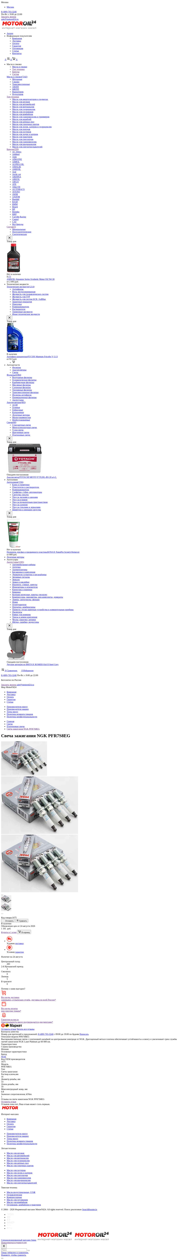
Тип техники (13, 97)
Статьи (15, 51)
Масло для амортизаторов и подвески (30, 99)
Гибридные (17, 410)
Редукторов (17, 94)
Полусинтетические (21, 232)
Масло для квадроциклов (24, 144)
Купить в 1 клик (9, 932)
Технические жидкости (20, 287)
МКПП (15, 89)
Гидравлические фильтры (24, 380)
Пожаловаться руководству (14, 1242)
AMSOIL (16, 169)
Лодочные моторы (21, 415)
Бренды (13, 149)
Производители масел (17, 707)
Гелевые (16, 407)
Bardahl (15, 199)
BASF (15, 202)
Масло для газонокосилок (24, 142)
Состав (11, 227)
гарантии (19, 952)
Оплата (15, 43)
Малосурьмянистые (21, 417)
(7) (9, 277)
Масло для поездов (21, 129)
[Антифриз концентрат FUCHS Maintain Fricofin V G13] (15, 351)
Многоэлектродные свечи (24, 427)
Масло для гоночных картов (25, 124)
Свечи (11, 422)
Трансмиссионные (21, 84)
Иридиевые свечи (20, 432)
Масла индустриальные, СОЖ (21, 1192)
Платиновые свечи (21, 435)
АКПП (15, 87)
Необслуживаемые (21, 420)
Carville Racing (19, 217)
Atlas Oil (16, 187)
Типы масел (12, 712)
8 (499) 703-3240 (9, 12)
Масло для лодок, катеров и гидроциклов (32, 127)
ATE (14, 184)
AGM (15, 405)
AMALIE (16, 167)
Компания (17, 38)
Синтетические (19, 234)
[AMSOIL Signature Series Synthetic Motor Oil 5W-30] (13, 272)
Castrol (15, 219)
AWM (15, 194)
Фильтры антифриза (21, 395)
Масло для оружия (21, 102)
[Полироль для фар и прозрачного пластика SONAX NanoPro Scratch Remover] (13, 547)
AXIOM (16, 197)
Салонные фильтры (21, 387)
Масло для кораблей (21, 119)
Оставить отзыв (8, 1029)
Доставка (16, 41)
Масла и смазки (17, 77)
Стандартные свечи (21, 425)
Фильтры (14, 375)
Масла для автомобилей (23, 104)
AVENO (16, 192)
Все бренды (17, 224)
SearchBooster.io (89, 1209)
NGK (3, 1056)
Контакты (17, 53)
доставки (19, 943)
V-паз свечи (18, 430)
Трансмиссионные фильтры (25, 392)
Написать (84, 1034)
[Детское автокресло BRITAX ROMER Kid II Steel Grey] (17, 659)
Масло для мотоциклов (23, 107)
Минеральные (19, 229)
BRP (14, 214)
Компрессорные (14, 1197)
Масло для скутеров (21, 132)
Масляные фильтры (21, 385)
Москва (10, 7)
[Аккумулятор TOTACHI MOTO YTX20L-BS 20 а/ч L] (24, 472)
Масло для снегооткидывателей (27, 147)
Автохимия (15, 482)
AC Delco (16, 152)
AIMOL (16, 162)
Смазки (15, 82)
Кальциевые (18, 412)
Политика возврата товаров (20, 714)
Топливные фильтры (22, 390)
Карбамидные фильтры (23, 382)
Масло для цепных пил (23, 122)
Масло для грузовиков (22, 112)
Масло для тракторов (22, 137)
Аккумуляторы (16, 402)
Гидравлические (14, 1195)
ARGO (15, 182)
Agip (14, 157)
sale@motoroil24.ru (9, 19)
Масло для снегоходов (22, 139)
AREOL (16, 179)
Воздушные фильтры (22, 377)
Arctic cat (16, 174)
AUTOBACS (18, 189)
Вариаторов (18, 92)
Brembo (15, 212)
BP (13, 209)
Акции (10, 33)
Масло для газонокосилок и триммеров (30, 117)
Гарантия (16, 46)
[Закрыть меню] (9, 238)
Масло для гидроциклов (23, 109)
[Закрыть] (4, 1246)
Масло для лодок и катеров (25, 134)
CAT (14, 222)
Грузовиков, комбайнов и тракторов (24, 1205)
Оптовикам (17, 48)
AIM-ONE (17, 159)
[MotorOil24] (19, 29)
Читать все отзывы (25, 1029)
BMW (15, 204)
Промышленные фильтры (24, 397)
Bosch (15, 207)
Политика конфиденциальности (22, 717)
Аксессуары (18, 400)
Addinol (15, 154)
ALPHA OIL (18, 164)
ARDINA (16, 177)
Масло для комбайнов (22, 114)
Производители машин (18, 709)
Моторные (17, 79)
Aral (14, 172)
